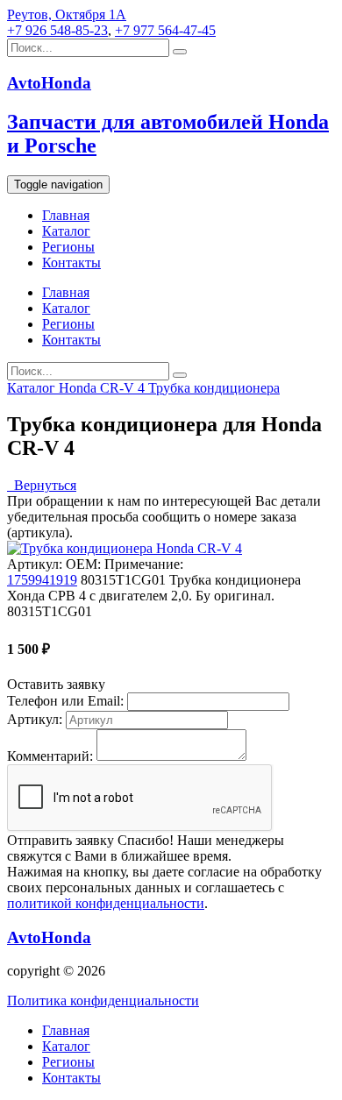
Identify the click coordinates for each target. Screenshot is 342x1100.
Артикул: (34, 719)
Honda (79, 387)
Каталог (66, 231)
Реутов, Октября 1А (66, 14)
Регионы (68, 246)
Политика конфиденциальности (103, 1000)
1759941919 (42, 579)
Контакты (71, 262)
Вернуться (41, 485)
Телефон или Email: (65, 700)
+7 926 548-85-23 (57, 30)
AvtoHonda (49, 937)
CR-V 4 (124, 387)
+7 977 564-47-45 (165, 30)
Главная (65, 215)
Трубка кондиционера (214, 387)
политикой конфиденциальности (105, 903)
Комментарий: (50, 756)
